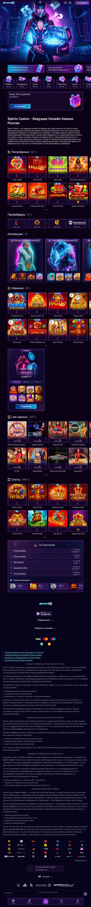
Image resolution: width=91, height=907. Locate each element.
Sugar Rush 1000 (20, 568)
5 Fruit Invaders (20, 551)
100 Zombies (19, 562)
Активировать (20, 106)
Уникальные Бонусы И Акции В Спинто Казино (23, 655)
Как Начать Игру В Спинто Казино (18, 660)
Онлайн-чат (42, 870)
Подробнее (26, 406)
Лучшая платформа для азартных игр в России (24, 652)
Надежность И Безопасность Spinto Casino (23, 658)
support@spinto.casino (46, 867)
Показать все (80, 861)
